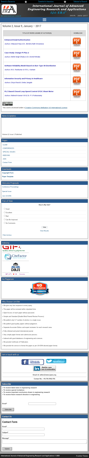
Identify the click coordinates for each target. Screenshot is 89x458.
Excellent (9, 212)
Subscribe (8, 409)
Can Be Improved (11, 220)
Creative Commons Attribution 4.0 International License (46, 108)
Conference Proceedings (10, 187)
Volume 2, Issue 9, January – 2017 (21, 26)
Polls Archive (7, 235)
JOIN (4, 159)
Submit (7, 449)
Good (7, 209)
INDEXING (6, 155)
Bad (7, 216)
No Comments (10, 223)
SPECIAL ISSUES (9, 152)
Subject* (5, 432)
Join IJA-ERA (6, 196)
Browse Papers (7, 135)
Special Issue (6, 191)
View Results (44, 231)
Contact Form (7, 162)
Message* (5, 438)
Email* (4, 403)
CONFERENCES (8, 148)
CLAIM (5, 145)
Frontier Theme (82, 456)
